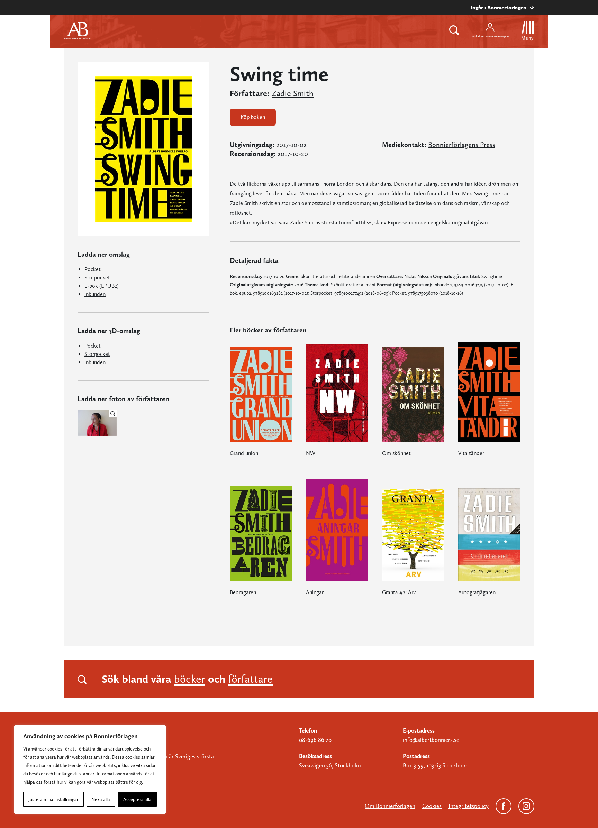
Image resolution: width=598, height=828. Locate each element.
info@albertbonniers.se (431, 739)
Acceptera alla (137, 799)
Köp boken (253, 117)
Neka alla (100, 799)
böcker (189, 679)
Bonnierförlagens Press (461, 144)
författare (250, 679)
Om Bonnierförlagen (390, 805)
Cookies (432, 805)
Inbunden (95, 294)
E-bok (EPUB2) (101, 286)
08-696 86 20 (315, 739)
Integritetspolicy (468, 805)
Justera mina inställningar (53, 799)
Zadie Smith (293, 93)
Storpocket (97, 277)
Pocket (92, 269)
